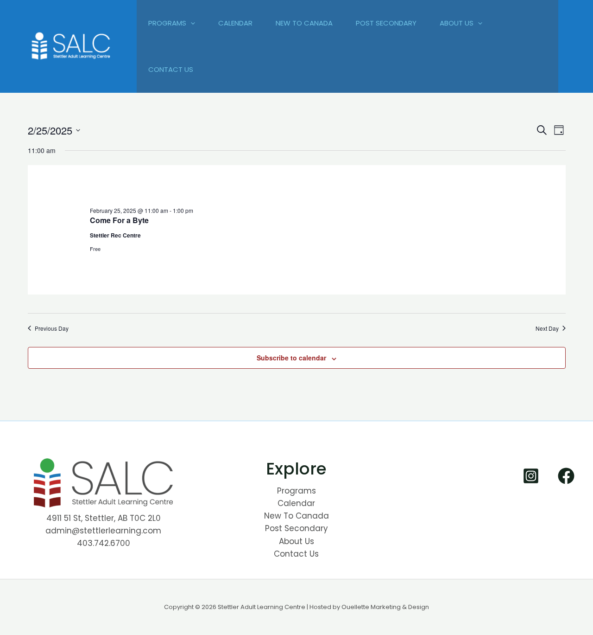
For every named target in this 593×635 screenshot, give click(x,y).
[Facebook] (566, 476)
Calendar (235, 23)
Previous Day (52, 328)
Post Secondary (386, 23)
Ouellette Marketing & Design (385, 607)
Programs (167, 23)
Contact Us (170, 69)
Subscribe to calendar (291, 357)
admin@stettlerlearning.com (103, 530)
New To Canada (304, 23)
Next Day (547, 328)
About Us (456, 23)
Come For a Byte (119, 220)
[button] (190, 23)
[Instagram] (531, 476)
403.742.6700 (103, 543)
